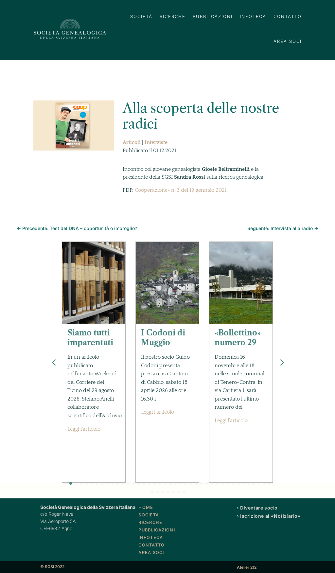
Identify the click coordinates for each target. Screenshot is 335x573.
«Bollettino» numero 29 (238, 337)
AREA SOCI (287, 41)
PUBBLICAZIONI (213, 16)
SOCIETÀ (141, 16)
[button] (281, 362)
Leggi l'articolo (83, 429)
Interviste (156, 142)
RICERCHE (172, 16)
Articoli (132, 142)
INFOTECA (253, 16)
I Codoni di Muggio (163, 337)
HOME (145, 507)
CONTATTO (287, 16)
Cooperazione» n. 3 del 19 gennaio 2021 (181, 190)
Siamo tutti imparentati (90, 337)
